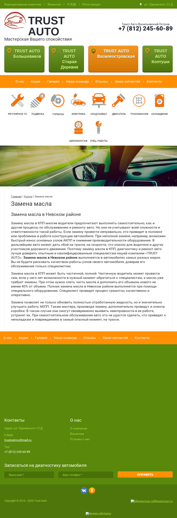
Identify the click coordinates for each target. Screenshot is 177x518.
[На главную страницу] (15, 27)
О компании (78, 428)
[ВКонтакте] (84, 490)
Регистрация (91, 4)
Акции (35, 81)
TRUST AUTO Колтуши (160, 56)
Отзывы (101, 81)
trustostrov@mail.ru (18, 440)
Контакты (154, 81)
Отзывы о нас (80, 439)
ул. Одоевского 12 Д (158, 4)
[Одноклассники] (91, 490)
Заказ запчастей (127, 81)
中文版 (71, 4)
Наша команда (77, 81)
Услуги (28, 196)
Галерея (53, 81)
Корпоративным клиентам (22, 4)
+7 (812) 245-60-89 (146, 28)
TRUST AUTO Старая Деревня (69, 59)
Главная (16, 196)
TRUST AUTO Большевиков (27, 53)
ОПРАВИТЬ (145, 474)
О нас (20, 81)
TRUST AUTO (46, 26)
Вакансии (54, 4)
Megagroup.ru (163, 501)
